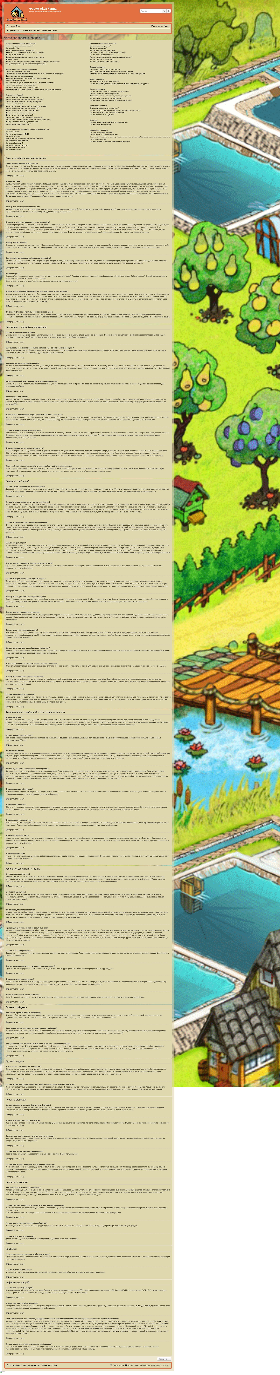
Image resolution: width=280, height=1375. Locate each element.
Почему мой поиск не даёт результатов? (105, 94)
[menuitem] (18, 26)
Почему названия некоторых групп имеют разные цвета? (111, 57)
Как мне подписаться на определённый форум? (107, 112)
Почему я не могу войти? (15, 55)
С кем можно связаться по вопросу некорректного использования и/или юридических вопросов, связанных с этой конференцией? (130, 138)
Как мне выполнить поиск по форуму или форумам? (109, 91)
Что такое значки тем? (14, 150)
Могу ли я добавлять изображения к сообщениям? (24, 138)
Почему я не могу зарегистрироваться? (20, 50)
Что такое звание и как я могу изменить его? (22, 87)
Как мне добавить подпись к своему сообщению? (24, 102)
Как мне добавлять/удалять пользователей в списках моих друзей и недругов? (119, 84)
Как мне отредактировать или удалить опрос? (23, 108)
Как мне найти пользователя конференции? (106, 98)
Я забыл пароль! (12, 59)
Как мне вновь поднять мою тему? (18, 124)
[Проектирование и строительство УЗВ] (17, 13)
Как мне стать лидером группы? (101, 55)
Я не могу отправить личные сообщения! (105, 69)
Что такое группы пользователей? (102, 50)
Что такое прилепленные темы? (17, 145)
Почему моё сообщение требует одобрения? (22, 122)
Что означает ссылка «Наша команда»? (104, 61)
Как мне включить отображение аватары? (21, 85)
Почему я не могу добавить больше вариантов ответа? (26, 106)
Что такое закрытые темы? (16, 147)
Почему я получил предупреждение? (19, 115)
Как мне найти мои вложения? (101, 125)
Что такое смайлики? (13, 136)
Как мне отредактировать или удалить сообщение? (24, 99)
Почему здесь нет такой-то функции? (104, 134)
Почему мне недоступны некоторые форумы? (23, 110)
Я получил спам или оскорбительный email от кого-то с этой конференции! (117, 74)
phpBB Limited (83, 1290)
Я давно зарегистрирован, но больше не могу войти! (25, 57)
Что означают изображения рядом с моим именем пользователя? (30, 83)
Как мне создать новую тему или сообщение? (23, 97)
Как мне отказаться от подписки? (102, 115)
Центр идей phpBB (142, 1306)
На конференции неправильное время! (20, 76)
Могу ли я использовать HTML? (17, 134)
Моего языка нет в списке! (15, 80)
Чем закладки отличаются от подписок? (104, 108)
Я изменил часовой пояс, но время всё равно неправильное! (28, 78)
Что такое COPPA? (12, 48)
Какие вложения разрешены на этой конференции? (109, 122)
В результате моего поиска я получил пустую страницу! (110, 96)
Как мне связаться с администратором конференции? (110, 141)
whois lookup (162, 1321)
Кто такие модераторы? (98, 48)
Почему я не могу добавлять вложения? (20, 113)
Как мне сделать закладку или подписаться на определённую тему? (115, 110)
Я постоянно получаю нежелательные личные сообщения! (111, 71)
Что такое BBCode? (13, 132)
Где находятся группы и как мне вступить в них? (108, 52)
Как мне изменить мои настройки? (18, 71)
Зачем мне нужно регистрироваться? (19, 46)
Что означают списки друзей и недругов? (105, 81)
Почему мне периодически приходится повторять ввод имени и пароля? (33, 61)
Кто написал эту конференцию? (101, 132)
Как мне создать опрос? (14, 104)
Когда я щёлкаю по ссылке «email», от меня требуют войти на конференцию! (34, 89)
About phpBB (82, 1293)
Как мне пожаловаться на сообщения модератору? (24, 117)
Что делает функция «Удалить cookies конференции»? (26, 64)
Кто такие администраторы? (100, 46)
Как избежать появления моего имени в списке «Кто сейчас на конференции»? (35, 74)
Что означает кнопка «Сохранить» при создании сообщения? (28, 119)
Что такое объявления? (14, 143)
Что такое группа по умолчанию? (102, 59)
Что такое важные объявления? (17, 141)
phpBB (13, 404)
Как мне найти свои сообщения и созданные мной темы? (111, 100)
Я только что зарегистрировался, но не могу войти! (25, 52)
